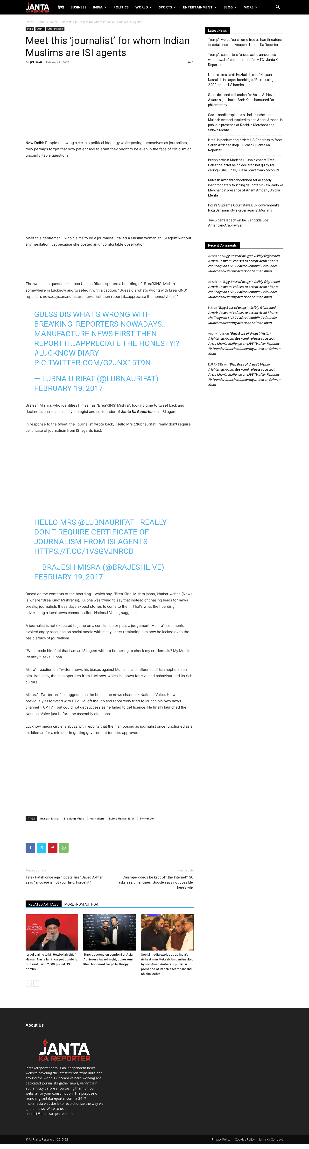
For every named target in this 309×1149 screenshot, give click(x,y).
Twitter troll (147, 818)
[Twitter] (41, 848)
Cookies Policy (245, 1139)
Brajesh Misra (49, 818)
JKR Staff (36, 62)
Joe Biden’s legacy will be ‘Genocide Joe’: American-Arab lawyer (238, 222)
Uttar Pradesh (55, 28)
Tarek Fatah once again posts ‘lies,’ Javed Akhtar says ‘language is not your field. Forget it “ (64, 880)
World (141, 7)
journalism (97, 818)
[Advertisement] (110, 103)
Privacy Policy (221, 1139)
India (98, 7)
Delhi (53, 22)
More (248, 7)
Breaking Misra (74, 818)
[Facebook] (30, 848)
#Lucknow (55, 353)
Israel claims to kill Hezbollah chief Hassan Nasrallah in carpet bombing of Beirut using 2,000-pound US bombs (241, 80)
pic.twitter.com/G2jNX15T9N (92, 362)
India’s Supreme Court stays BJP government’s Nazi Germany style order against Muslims (243, 207)
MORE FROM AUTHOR (81, 904)
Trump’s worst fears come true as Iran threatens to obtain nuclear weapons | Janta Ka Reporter (245, 42)
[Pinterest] (52, 848)
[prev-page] (29, 984)
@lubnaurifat (106, 522)
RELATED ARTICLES (43, 904)
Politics (121, 7)
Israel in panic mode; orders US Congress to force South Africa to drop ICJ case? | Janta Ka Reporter (245, 145)
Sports (165, 7)
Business (78, 7)
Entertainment (198, 7)
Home (30, 22)
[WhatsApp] (64, 848)
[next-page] (36, 984)
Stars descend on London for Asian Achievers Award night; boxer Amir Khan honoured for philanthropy (108, 959)
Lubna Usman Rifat (121, 818)
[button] (277, 7)
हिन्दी (61, 7)
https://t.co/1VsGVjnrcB (83, 551)
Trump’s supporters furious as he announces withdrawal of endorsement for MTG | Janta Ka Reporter (244, 60)
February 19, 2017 (68, 388)
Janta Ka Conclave (271, 1139)
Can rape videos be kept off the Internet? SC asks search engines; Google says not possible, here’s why (156, 882)
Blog (228, 7)
